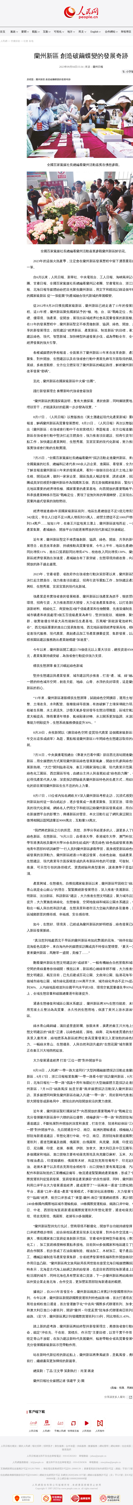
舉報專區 (126, 31)
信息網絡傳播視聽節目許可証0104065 (19, 1475)
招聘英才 (48, 1446)
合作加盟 (70, 1446)
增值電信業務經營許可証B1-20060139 (62, 1468)
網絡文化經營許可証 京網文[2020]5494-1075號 (63, 1475)
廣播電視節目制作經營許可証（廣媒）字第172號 (108, 1468)
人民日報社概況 (9, 1446)
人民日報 (33, 1431)
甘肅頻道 (15, 41)
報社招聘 (36, 1446)
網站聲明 (104, 1446)
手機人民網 (60, 1431)
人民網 (3, 41)
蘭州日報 (98, 66)
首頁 (2, 31)
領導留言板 (73, 1431)
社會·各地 (28, 41)
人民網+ (47, 1431)
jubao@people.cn (98, 1456)
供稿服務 (81, 1446)
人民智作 (99, 1431)
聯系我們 (66, 1449)
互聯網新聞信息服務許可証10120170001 (20, 1468)
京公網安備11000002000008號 (72, 1478)
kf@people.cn (37, 1462)
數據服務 (92, 1446)
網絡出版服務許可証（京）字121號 (105, 1475)
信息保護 (126, 1446)
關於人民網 (24, 1446)
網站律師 (115, 1446)
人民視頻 (86, 1431)
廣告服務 (59, 1446)
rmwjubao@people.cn (111, 1462)
